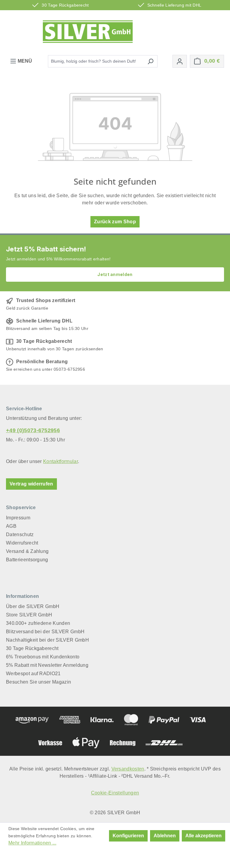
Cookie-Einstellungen (115, 792)
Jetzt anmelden (114, 274)
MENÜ (24, 61)
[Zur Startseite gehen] (88, 31)
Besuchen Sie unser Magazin (38, 681)
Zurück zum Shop (115, 221)
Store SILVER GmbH (29, 614)
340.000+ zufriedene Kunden (38, 623)
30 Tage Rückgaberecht (32, 648)
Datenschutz (20, 534)
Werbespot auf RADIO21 (33, 673)
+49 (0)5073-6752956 (33, 430)
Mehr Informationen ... (32, 842)
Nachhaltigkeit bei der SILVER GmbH (47, 640)
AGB (11, 526)
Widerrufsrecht (22, 542)
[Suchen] (150, 61)
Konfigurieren (128, 835)
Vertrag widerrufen (31, 483)
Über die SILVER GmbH (32, 606)
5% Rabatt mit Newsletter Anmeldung (47, 665)
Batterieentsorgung (27, 559)
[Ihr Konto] (179, 61)
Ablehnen (165, 835)
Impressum (18, 517)
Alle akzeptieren (203, 835)
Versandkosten (127, 768)
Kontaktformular (60, 461)
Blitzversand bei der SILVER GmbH (45, 631)
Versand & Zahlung (27, 551)
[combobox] (96, 61)
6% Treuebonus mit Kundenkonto (42, 656)
